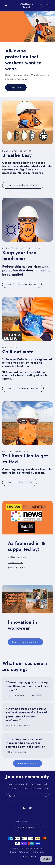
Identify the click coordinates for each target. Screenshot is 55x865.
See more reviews (27, 763)
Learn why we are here (25, 642)
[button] (6, 5)
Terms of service (29, 856)
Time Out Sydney (17, 568)
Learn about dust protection (23, 185)
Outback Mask (26, 848)
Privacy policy (39, 852)
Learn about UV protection (22, 284)
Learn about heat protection (23, 388)
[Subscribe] (46, 796)
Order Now (16, 87)
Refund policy (25, 852)
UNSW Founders (17, 557)
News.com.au (15, 562)
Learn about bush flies (19, 482)
